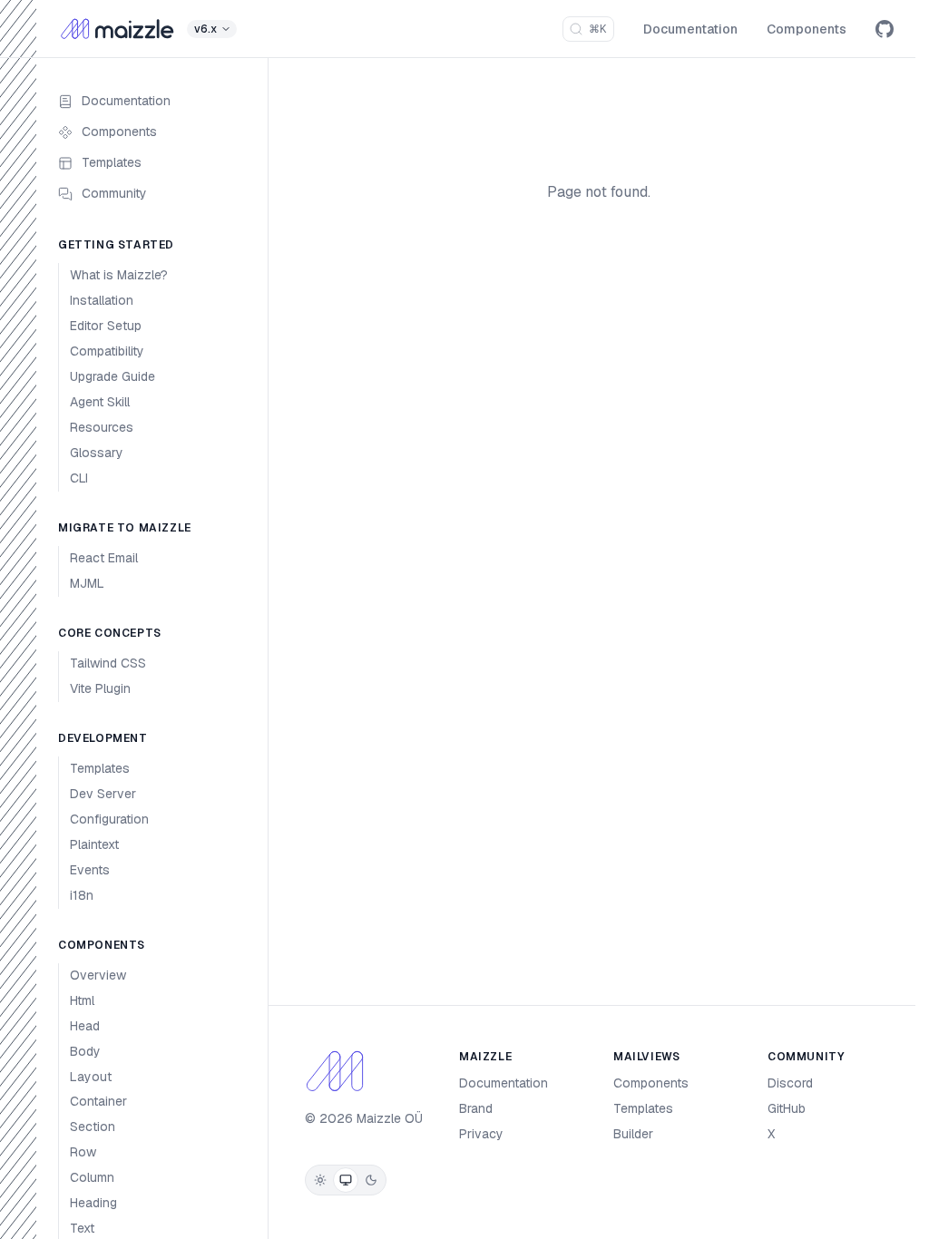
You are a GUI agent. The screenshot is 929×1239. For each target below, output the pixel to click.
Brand (476, 1108)
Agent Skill (100, 402)
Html (82, 1000)
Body (85, 1051)
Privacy (481, 1134)
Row (83, 1152)
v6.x (205, 29)
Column (92, 1177)
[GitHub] (884, 29)
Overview (98, 975)
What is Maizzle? (119, 275)
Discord (790, 1083)
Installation (101, 300)
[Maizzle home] (117, 29)
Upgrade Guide (112, 376)
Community (114, 193)
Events (90, 870)
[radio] (320, 1180)
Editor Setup (106, 325)
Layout (91, 1076)
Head (85, 1026)
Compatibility (107, 351)
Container (98, 1101)
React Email (104, 558)
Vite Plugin (100, 688)
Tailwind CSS (108, 663)
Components (806, 29)
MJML (87, 583)
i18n (81, 895)
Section (92, 1126)
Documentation (690, 29)
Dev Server (103, 793)
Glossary (96, 452)
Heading (93, 1203)
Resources (101, 427)
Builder (633, 1134)
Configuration (109, 819)
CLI (79, 478)
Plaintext (94, 844)
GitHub (787, 1108)
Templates (112, 162)
